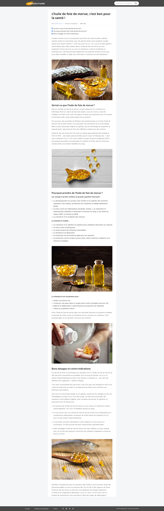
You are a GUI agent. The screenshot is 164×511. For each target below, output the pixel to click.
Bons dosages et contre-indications (66, 34)
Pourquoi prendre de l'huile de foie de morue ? (70, 31)
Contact (55, 508)
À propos (27, 508)
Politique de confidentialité (41, 508)
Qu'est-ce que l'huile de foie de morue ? (68, 28)
